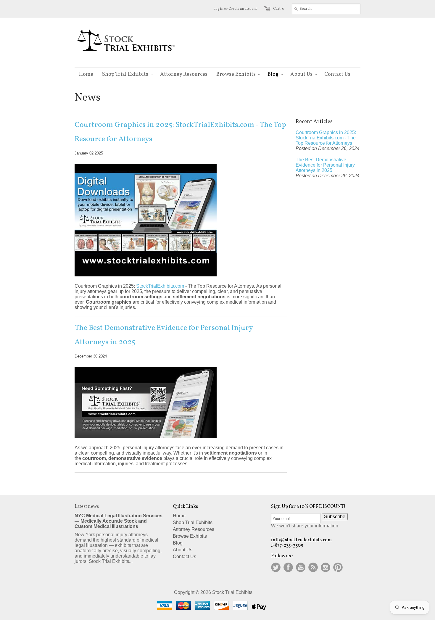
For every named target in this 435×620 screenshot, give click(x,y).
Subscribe (334, 516)
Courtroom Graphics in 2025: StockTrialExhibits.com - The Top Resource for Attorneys (180, 132)
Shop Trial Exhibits (192, 522)
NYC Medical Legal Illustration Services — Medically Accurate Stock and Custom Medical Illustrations (118, 521)
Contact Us (184, 556)
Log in (218, 9)
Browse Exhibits (190, 536)
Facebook (288, 567)
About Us (182, 549)
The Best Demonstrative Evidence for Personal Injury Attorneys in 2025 (164, 335)
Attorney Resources (193, 529)
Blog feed (313, 567)
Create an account (242, 9)
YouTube (300, 567)
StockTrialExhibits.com (160, 286)
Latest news (87, 506)
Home (179, 515)
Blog (178, 542)
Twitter (276, 567)
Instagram (325, 567)
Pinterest (338, 567)
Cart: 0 (278, 9)
